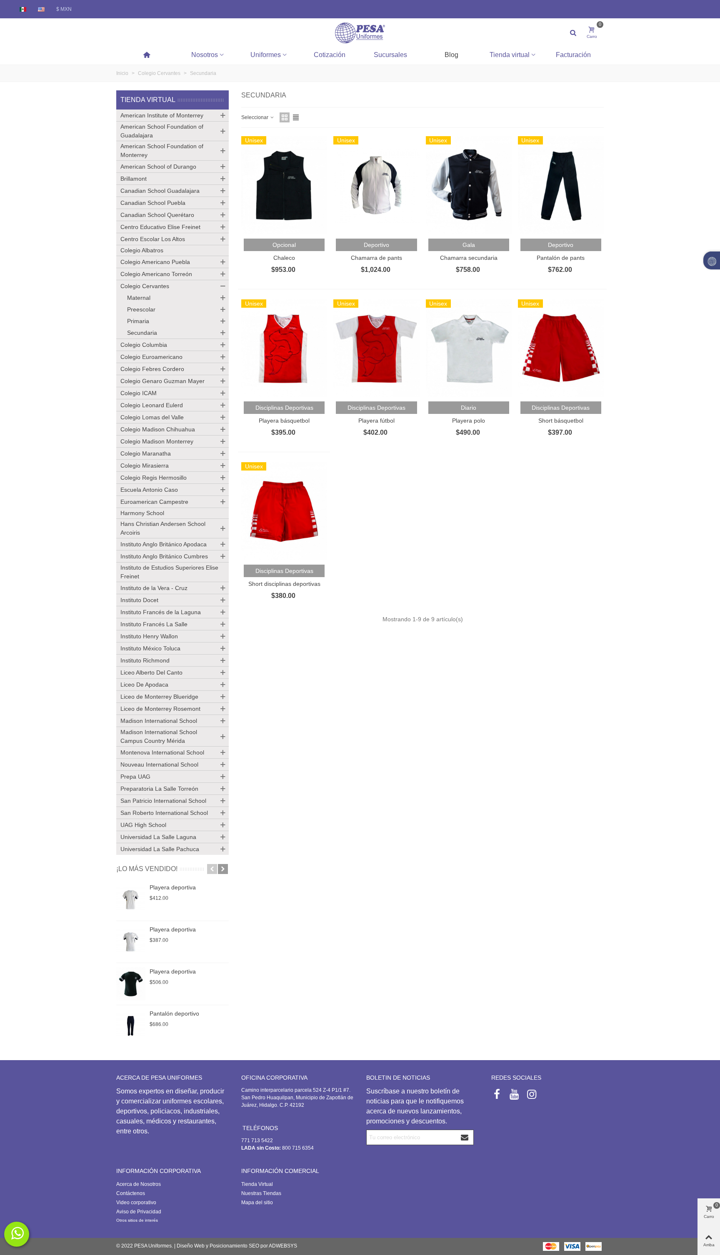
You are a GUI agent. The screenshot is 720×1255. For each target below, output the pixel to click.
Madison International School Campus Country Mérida (158, 736)
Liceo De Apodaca (144, 684)
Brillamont (133, 178)
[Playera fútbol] (376, 348)
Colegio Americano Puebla (155, 262)
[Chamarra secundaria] (469, 185)
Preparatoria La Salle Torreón (159, 788)
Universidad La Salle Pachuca (159, 849)
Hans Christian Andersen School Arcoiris (162, 528)
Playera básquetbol (284, 420)
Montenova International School (162, 752)
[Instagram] (531, 1094)
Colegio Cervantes (144, 286)
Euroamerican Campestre (154, 501)
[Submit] (465, 1137)
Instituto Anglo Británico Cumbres (164, 556)
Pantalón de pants (561, 257)
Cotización (329, 54)
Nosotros (204, 54)
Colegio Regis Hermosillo (153, 477)
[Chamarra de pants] (376, 185)
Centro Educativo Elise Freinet (160, 227)
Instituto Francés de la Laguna (160, 612)
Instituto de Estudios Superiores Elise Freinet (169, 572)
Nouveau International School (159, 764)
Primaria (138, 321)
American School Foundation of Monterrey (161, 150)
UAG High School (143, 825)
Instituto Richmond (145, 660)
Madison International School (158, 720)
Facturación (573, 54)
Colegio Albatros (141, 250)
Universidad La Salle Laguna (158, 837)
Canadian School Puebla (152, 202)
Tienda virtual (510, 54)
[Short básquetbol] (561, 348)
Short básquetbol (560, 420)
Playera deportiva (173, 887)
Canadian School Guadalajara (160, 190)
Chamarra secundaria (469, 257)
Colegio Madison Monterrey (156, 441)
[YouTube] (514, 1094)
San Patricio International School (163, 800)
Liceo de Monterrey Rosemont (160, 708)
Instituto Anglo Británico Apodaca (163, 544)
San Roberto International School (164, 812)
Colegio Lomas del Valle (152, 417)
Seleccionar (255, 117)
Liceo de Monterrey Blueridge (159, 696)
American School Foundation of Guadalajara (161, 131)
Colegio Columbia (143, 344)
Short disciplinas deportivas (284, 583)
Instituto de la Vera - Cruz (154, 588)
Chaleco (284, 257)
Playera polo (468, 420)
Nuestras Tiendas (261, 1193)
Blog (451, 54)
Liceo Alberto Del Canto (151, 672)
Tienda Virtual (147, 99)
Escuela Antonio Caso (149, 489)
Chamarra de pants (376, 257)
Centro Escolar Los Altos (152, 239)
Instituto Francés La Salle (154, 624)
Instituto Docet (139, 600)
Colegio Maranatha (145, 453)
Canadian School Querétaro (157, 215)
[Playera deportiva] (130, 899)
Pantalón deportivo (174, 1013)
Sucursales (390, 54)
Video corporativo (136, 1202)
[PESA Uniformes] (360, 32)
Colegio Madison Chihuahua (157, 429)
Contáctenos (130, 1193)
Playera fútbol (376, 420)
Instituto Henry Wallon (149, 636)
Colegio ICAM (138, 393)
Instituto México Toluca (150, 648)
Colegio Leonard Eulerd (151, 405)
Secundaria (142, 332)
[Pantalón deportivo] (130, 1026)
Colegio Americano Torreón (156, 274)
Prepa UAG (135, 776)
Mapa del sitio (257, 1202)
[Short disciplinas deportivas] (284, 511)
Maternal (138, 297)
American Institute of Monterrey (161, 115)
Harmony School (142, 513)
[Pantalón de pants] (561, 185)
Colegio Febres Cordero (152, 369)
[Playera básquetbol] (284, 348)
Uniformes (265, 54)
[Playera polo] (469, 348)
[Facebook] (496, 1094)
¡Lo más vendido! (147, 868)
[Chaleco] (284, 185)
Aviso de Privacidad (138, 1212)
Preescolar (141, 309)
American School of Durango (158, 166)
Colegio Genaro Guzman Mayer (162, 381)
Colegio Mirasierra (144, 465)
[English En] (42, 9)
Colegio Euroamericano (151, 357)
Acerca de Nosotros (138, 1184)
